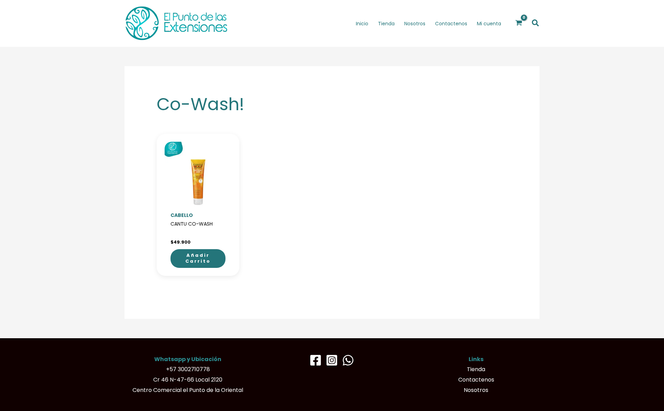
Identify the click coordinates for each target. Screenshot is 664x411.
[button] (536, 23)
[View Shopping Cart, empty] (519, 23)
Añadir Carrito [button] (198, 258)
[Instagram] (332, 360)
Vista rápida (198, 203)
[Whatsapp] (348, 360)
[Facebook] (316, 360)
